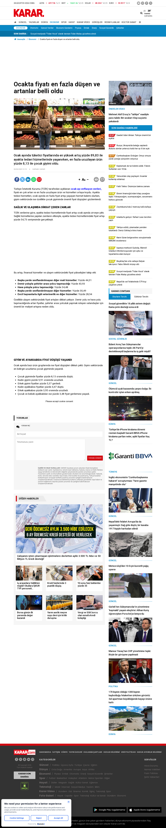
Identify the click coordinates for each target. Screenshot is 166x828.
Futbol (52, 778)
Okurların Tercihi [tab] (119, 296)
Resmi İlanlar (112, 22)
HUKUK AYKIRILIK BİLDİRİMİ (149, 752)
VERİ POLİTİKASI (128, 752)
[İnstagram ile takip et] (142, 3)
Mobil (57, 786)
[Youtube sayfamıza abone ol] (24, 759)
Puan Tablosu (151, 773)
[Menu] (139, 22)
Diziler (54, 782)
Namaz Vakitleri (152, 769)
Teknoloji (45, 787)
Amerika (68, 769)
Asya (84, 769)
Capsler (69, 795)
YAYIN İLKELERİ (75, 752)
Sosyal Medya (78, 786)
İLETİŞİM (56, 752)
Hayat (72, 22)
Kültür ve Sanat (98, 795)
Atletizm (82, 778)
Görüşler (97, 22)
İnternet (65, 786)
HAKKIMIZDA (45, 752)
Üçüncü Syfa (67, 765)
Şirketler (120, 28)
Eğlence (93, 782)
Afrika (91, 769)
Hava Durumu (151, 765)
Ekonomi (54, 22)
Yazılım (90, 786)
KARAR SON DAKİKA (24, 775)
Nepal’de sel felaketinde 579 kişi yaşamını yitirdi (52, 34)
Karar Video (83, 22)
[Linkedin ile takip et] (28, 759)
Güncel (23, 22)
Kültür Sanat (129, 22)
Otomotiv (34, 28)
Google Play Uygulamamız (112, 809)
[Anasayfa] (16, 22)
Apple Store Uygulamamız (147, 809)
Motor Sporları (95, 778)
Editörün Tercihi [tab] (141, 296)
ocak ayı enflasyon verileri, (86, 188)
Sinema (77, 791)
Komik (85, 791)
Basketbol (62, 778)
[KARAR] (29, 13)
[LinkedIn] (28, 179)
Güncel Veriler (47, 28)
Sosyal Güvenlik (106, 28)
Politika (55, 765)
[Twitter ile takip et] (150, 3)
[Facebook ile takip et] (146, 3)
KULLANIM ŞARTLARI (93, 752)
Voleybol (72, 778)
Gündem (62, 791)
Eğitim (94, 765)
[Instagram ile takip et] (32, 759)
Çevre (86, 765)
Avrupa (77, 769)
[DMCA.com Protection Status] (25, 785)
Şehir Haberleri (151, 777)
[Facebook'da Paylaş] (16, 179)
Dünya (44, 22)
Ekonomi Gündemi (64, 28)
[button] (79, 179)
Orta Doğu (56, 769)
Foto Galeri (46, 795)
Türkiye (78, 765)
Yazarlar (34, 22)
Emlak (86, 28)
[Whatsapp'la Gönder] (33, 179)
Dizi (70, 791)
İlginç (92, 791)
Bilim (97, 786)
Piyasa (78, 28)
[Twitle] (22, 179)
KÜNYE (64, 752)
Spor (64, 22)
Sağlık (71, 782)
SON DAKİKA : (20, 34)
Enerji (94, 28)
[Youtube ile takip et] (138, 3)
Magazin (62, 782)
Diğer (107, 778)
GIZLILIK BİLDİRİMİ (111, 752)
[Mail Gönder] (39, 179)
